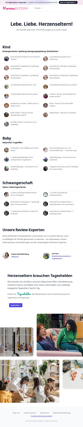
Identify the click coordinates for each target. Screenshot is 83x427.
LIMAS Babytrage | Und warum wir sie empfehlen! (63, 158)
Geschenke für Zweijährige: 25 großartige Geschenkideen (25, 67)
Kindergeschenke (10, 51)
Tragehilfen (17, 142)
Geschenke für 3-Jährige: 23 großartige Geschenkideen (63, 67)
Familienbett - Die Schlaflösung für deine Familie (24, 149)
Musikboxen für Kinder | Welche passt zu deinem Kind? (25, 104)
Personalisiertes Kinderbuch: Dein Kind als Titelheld (25, 58)
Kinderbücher (52, 51)
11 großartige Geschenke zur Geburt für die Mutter (24, 212)
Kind (6, 46)
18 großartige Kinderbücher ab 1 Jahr (23, 85)
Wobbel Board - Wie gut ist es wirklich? (63, 113)
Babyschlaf (7, 142)
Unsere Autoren (30, 413)
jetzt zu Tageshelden (68, 2)
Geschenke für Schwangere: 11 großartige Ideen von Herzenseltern (25, 203)
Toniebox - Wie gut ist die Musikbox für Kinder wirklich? (63, 95)
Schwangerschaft (17, 182)
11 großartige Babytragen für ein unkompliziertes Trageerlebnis (22, 158)
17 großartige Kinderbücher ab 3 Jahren (24, 94)
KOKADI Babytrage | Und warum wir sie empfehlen (24, 168)
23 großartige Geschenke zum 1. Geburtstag (61, 58)
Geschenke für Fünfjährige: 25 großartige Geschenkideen (64, 76)
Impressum (44, 413)
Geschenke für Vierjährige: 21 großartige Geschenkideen (24, 76)
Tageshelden (16, 305)
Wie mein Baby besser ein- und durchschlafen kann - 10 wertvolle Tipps (63, 149)
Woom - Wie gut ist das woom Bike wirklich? (61, 104)
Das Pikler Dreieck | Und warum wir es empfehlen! (24, 123)
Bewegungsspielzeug (36, 51)
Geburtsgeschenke (17, 187)
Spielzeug (22, 51)
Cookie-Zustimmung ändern (41, 416)
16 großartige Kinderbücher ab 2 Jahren (63, 85)
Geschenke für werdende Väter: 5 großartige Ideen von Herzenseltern (62, 203)
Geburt (5, 187)
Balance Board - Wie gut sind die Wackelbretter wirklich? (22, 114)
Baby (6, 138)
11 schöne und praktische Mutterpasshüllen (58, 194)
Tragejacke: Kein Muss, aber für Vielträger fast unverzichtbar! (64, 168)
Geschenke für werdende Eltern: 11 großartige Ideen (62, 212)
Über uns (16, 413)
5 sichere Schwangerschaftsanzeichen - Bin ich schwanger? (24, 194)
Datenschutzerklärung (61, 413)
